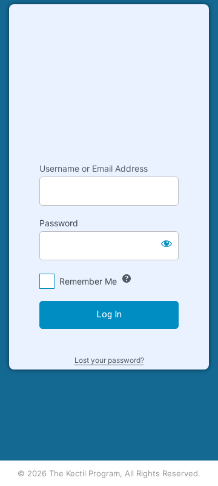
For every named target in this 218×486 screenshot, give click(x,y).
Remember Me (88, 281)
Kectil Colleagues (109, 77)
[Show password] (166, 243)
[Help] (126, 278)
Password (58, 223)
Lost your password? (109, 360)
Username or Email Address (93, 168)
